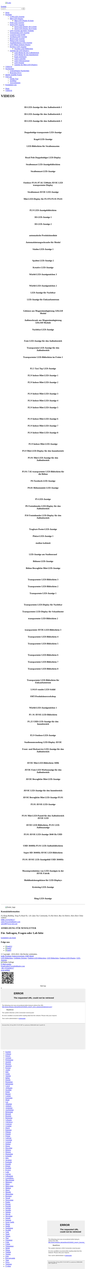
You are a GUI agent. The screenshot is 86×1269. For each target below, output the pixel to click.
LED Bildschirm (53, 958)
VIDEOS (8, 67)
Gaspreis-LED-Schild (17, 35)
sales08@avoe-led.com (9, 924)
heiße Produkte (6, 956)
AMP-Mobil (29, 956)
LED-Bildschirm (7, 958)
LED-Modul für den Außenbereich (26, 53)
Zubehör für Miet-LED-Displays (25, 65)
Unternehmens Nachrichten (19, 71)
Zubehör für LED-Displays (19, 51)
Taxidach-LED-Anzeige (18, 37)
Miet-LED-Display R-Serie (24, 21)
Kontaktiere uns (11, 85)
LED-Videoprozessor (21, 61)
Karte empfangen (20, 57)
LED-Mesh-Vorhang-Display (20, 45)
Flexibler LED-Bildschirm (23, 49)
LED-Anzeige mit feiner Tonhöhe (22, 31)
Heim (7, 13)
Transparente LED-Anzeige (19, 33)
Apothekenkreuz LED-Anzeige (21, 43)
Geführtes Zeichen (20, 958)
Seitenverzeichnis (18, 956)
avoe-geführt (5, 970)
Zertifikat (13, 81)
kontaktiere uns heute (8, 938)
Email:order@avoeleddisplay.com (13, 966)
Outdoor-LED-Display (68, 958)
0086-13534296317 (8, 920)
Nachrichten (9, 69)
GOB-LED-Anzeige (17, 17)
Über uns (8, 77)
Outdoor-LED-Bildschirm (37, 958)
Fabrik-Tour (14, 79)
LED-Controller (20, 59)
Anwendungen (15, 83)
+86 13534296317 (7, 968)
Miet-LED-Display (16, 19)
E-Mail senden (6, 964)
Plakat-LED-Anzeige (17, 41)
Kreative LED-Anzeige (18, 47)
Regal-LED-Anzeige (17, 39)
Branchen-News (15, 73)
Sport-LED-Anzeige (17, 25)
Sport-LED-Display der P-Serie (25, 29)
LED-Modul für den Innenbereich (26, 55)
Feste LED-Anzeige (17, 23)
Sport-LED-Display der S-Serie (25, 27)
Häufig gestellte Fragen (13, 75)
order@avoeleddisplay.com (10, 922)
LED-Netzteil (19, 63)
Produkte (8, 15)
